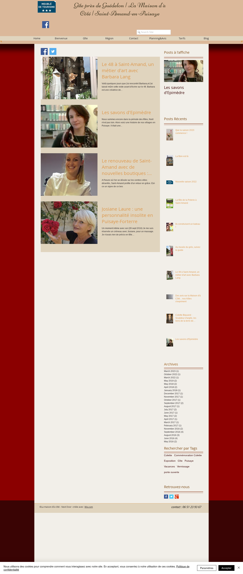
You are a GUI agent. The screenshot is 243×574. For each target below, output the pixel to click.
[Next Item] (197, 71)
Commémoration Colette (188, 455)
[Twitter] (52, 51)
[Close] (239, 568)
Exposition (170, 460)
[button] (61, 38)
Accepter (226, 568)
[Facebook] (45, 24)
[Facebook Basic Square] (166, 497)
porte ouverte (171, 472)
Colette (168, 455)
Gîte (180, 460)
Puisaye (189, 460)
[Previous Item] (169, 71)
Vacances (169, 466)
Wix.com (88, 506)
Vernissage (183, 466)
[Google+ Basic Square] (177, 497)
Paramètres (206, 568)
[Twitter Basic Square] (171, 497)
